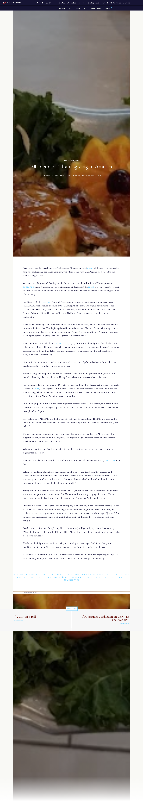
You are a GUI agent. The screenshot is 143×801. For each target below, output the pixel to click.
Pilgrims (110, 577)
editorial (59, 343)
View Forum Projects (47, 3)
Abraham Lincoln (52, 575)
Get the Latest (74, 8)
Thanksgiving (72, 580)
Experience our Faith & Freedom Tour (110, 3)
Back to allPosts (71, 608)
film (36, 389)
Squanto (121, 577)
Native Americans (73, 577)
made (91, 287)
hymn (90, 268)
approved (110, 460)
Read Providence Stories (74, 3)
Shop (86, 8)
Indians (110, 575)
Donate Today (96, 8)
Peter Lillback (94, 577)
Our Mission (60, 8)
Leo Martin (122, 575)
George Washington (92, 575)
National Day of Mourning (46, 577)
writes (47, 302)
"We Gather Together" (27, 575)
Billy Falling (71, 575)
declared (28, 287)
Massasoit (23, 577)
